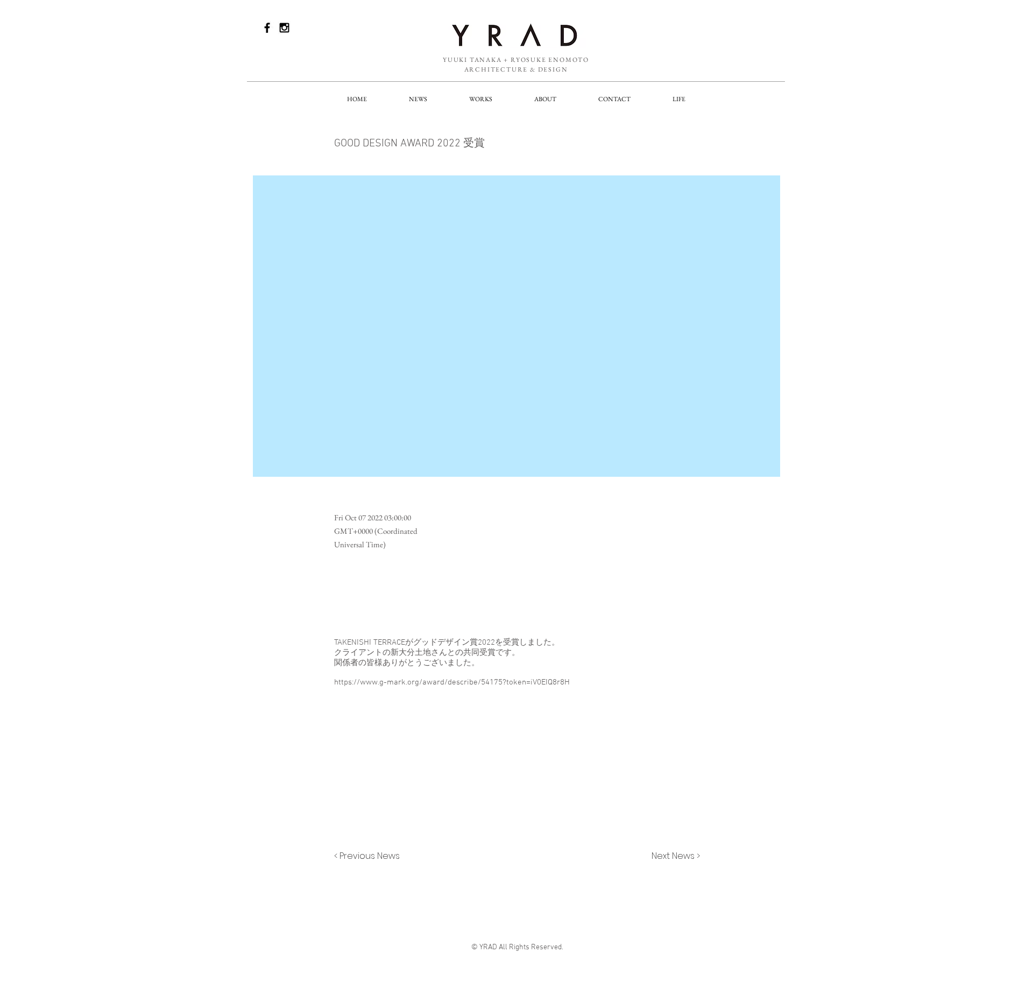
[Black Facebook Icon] (267, 27)
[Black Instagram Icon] (284, 27)
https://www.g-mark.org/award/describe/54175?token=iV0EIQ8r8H (452, 682)
